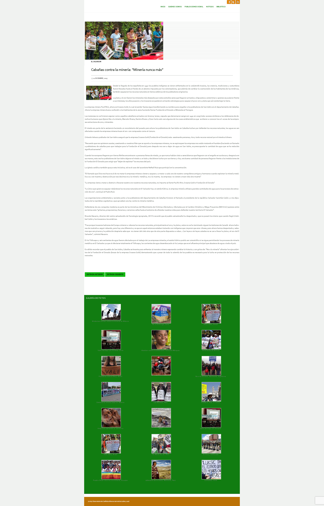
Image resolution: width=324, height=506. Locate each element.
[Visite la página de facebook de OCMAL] (229, 2)
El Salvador (96, 62)
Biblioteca (221, 7)
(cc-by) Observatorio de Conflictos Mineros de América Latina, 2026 (108, 501)
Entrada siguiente (115, 274)
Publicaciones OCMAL (194, 7)
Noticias (210, 7)
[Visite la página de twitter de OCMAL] (233, 2)
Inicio (163, 7)
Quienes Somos (175, 7)
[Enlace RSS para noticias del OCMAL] (238, 2)
